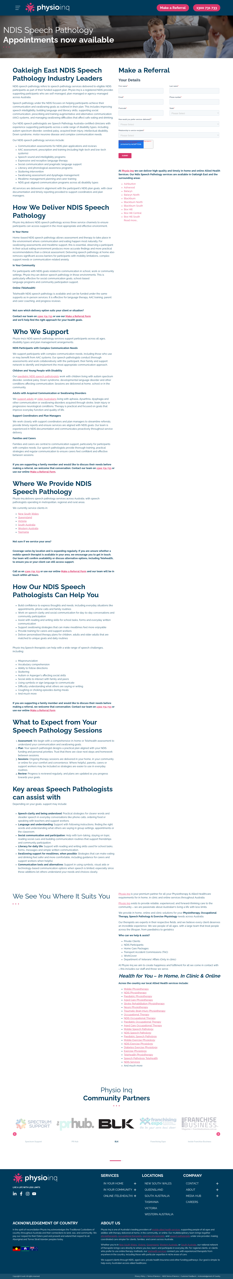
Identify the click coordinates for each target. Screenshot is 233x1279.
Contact (192, 1183)
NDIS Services (132, 1062)
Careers (192, 1201)
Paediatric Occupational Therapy (142, 1022)
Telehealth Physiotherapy (138, 1054)
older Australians (46, 399)
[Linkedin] (15, 1194)
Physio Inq (128, 170)
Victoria (22, 521)
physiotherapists (109, 1236)
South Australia (26, 524)
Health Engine (199, 1142)
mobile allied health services (166, 1229)
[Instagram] (28, 1194)
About (190, 1189)
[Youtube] (34, 1194)
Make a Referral (173, 8)
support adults (25, 399)
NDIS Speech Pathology (137, 1032)
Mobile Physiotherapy (136, 989)
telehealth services (157, 1251)
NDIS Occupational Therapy (140, 1018)
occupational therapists (130, 1236)
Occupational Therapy (136, 1014)
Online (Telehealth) (118, 1195)
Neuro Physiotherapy (136, 1007)
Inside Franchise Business (158, 1142)
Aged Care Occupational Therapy (143, 1025)
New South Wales (28, 513)
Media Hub (193, 1195)
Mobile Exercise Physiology (139, 1040)
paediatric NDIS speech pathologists (38, 376)
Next (218, 1134)
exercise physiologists (154, 1236)
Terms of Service (153, 1276)
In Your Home (113, 1183)
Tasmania (23, 532)
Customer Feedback (188, 1276)
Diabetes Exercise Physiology (140, 1047)
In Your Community (118, 1189)
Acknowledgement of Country (209, 1276)
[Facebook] (21, 1194)
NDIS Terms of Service (170, 1276)
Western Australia (28, 528)
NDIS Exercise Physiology (138, 1043)
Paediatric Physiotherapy (138, 996)
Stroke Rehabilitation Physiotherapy (144, 1003)
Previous (15, 1134)
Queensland (25, 517)
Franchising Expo (116, 1142)
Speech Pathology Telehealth (141, 1058)
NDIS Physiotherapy (135, 992)
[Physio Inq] (47, 8)
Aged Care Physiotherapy (138, 1000)
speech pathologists (180, 1236)
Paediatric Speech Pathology (140, 1036)
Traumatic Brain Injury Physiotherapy (144, 1011)
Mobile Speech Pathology (138, 1029)
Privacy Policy (140, 1276)
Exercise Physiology (135, 1051)
